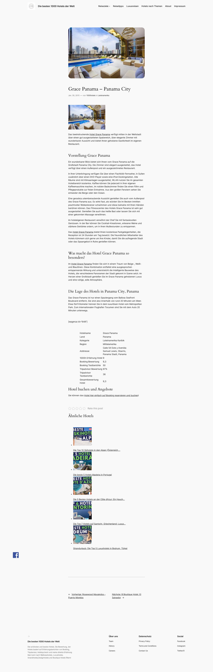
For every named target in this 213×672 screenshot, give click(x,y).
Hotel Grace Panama (99, 134)
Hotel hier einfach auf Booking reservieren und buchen (111, 395)
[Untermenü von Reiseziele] (109, 6)
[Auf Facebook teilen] (16, 555)
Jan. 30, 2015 (74, 95)
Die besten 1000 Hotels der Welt (56, 6)
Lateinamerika (103, 95)
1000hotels (90, 95)
